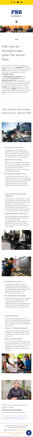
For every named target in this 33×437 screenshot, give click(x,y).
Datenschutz (12, 432)
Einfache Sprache (16, 434)
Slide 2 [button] (17, 39)
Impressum (5, 432)
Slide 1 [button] (15, 39)
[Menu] (16, 22)
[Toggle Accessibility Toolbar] (29, 433)
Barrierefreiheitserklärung (24, 432)
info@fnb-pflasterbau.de (23, 430)
